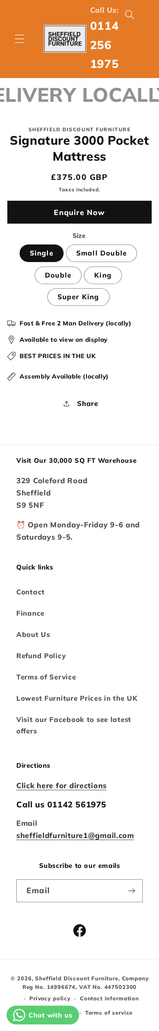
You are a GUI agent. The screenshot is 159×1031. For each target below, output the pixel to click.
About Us (33, 634)
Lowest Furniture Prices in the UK (77, 698)
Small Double (101, 253)
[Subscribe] (131, 890)
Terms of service (108, 1012)
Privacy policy (50, 998)
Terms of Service (46, 676)
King (103, 275)
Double (58, 275)
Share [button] (87, 403)
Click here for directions (61, 785)
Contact (30, 591)
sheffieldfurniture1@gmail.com (75, 835)
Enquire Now (79, 212)
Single (41, 253)
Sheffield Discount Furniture (76, 978)
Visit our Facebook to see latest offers (73, 725)
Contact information (109, 998)
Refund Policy (41, 655)
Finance (30, 613)
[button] (20, 39)
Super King (78, 296)
